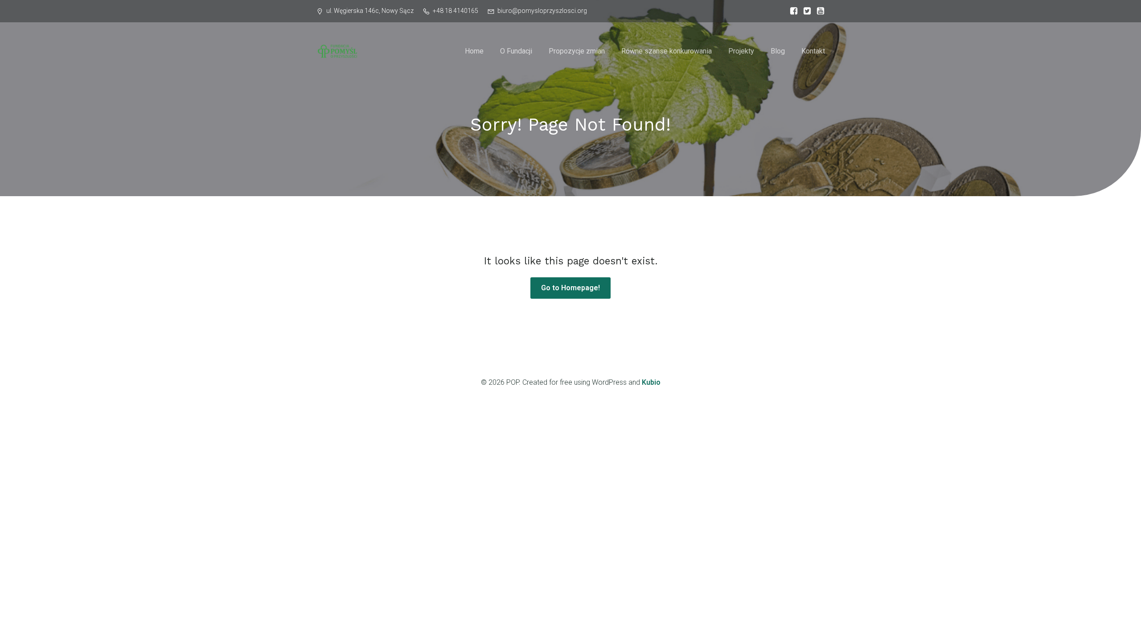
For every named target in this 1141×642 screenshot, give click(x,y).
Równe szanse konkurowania (666, 51)
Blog (778, 51)
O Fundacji (516, 51)
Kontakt (813, 51)
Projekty (741, 51)
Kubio (651, 382)
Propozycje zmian (577, 51)
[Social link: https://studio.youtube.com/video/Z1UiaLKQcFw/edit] (818, 11)
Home (474, 51)
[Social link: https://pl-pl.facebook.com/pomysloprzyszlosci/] (791, 11)
